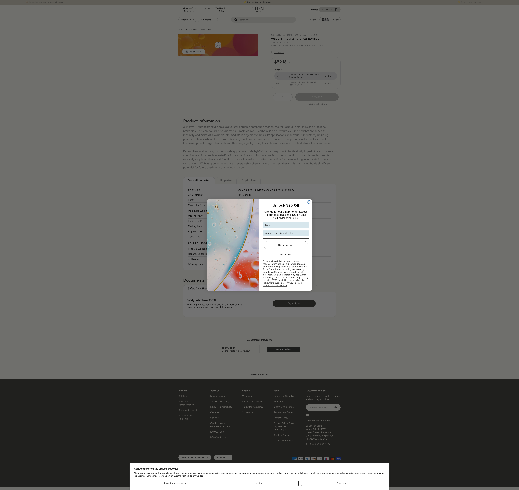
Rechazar (342, 483)
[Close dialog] (309, 202)
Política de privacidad (192, 475)
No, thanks (285, 254)
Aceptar (258, 483)
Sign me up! (286, 245)
